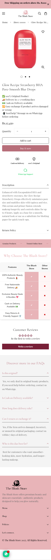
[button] (45, 13)
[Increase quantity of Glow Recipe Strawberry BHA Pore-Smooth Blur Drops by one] (45, 131)
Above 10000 (19, 22)
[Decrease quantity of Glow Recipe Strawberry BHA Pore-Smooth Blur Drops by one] (17, 131)
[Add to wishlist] (43, 32)
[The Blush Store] (25, 14)
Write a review (25, 346)
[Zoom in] (43, 67)
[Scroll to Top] (46, 545)
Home (5, 22)
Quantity (6, 131)
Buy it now (25, 148)
